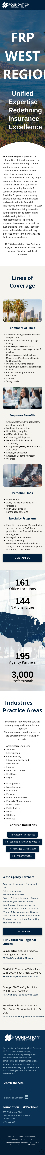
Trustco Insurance (12, 922)
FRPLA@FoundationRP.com (18, 958)
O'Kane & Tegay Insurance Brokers (20, 912)
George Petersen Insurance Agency (20, 898)
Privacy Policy (30, 1136)
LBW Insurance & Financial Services (21, 908)
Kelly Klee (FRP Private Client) (18, 901)
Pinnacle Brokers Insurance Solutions (21, 915)
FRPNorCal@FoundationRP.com (20, 976)
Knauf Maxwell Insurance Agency (19, 905)
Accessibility (17, 1139)
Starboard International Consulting (21, 919)
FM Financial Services (13, 894)
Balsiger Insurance (12, 890)
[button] (41, 5)
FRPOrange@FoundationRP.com (20, 994)
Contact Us (28, 1139)
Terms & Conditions (15, 1136)
